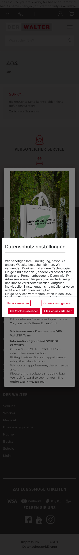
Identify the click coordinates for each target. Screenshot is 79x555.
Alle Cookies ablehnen (24, 311)
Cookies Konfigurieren (57, 303)
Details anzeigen (18, 303)
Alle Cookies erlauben (58, 311)
